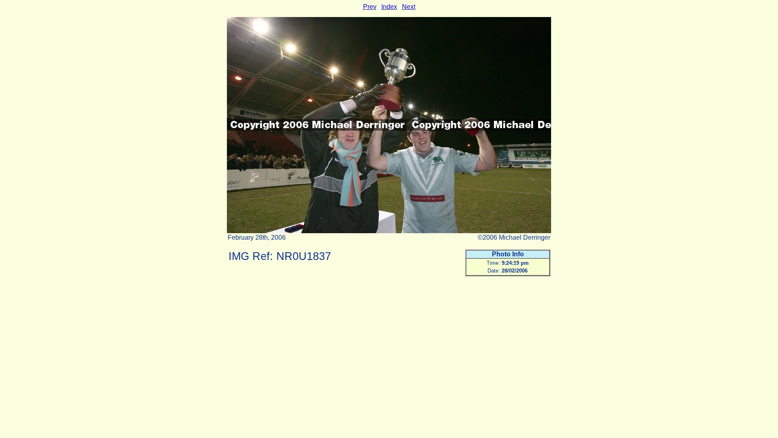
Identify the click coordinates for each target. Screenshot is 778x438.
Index (389, 6)
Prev (369, 6)
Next (408, 6)
